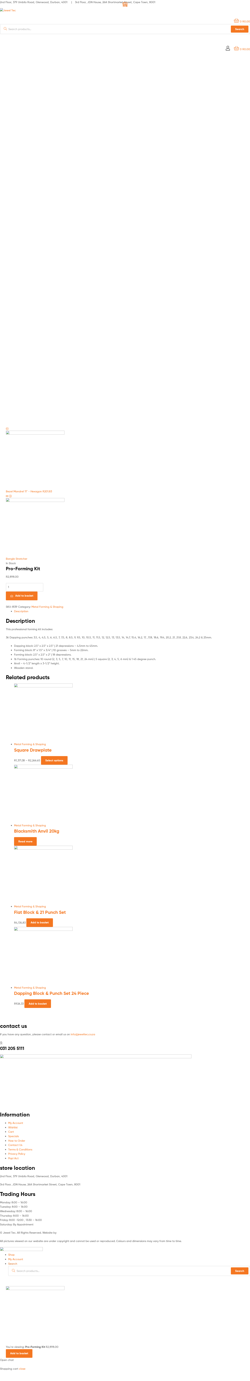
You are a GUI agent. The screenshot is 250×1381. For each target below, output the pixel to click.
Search (239, 1271)
